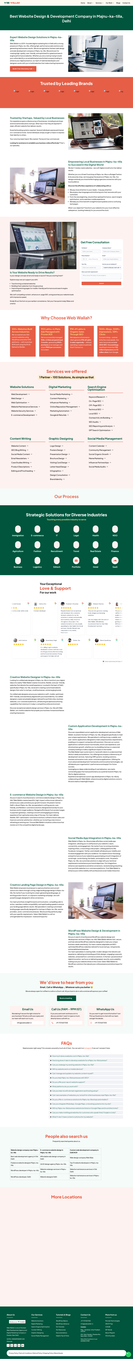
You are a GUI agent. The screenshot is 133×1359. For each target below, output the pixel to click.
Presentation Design (59, 454)
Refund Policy (37, 1353)
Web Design (16, 398)
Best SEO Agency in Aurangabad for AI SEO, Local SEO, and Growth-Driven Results (40, 1220)
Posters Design (56, 450)
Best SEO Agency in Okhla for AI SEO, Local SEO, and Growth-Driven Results (38, 1243)
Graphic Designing (61, 438)
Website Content (18, 446)
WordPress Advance (62, 1324)
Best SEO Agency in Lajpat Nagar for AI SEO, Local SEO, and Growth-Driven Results (40, 1254)
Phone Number (86, 255)
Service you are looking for (109, 264)
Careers (83, 1327)
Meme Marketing (96, 458)
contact (83, 1340)
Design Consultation (59, 475)
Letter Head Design (58, 467)
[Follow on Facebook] (8, 1345)
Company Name (106, 248)
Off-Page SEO (95, 405)
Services (99, 3)
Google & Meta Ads (58, 415)
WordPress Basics (62, 1321)
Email (104, 255)
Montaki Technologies (112, 1321)
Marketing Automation (59, 411)
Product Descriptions (20, 467)
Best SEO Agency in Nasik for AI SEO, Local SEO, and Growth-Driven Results (38, 1226)
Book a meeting (66, 998)
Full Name (84, 248)
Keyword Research (97, 397)
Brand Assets (58, 1353)
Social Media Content (20, 454)
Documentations (61, 1333)
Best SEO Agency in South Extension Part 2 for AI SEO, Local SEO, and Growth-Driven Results (43, 1287)
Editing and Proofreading (22, 471)
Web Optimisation (19, 402)
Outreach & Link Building (99, 418)
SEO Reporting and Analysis (101, 426)
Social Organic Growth (99, 454)
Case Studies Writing (20, 462)
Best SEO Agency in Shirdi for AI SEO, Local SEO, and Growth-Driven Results (38, 1231)
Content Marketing (58, 398)
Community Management (100, 450)
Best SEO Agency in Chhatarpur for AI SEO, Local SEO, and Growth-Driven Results (40, 1282)
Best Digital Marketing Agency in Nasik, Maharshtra (29, 1209)
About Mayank (110, 1333)
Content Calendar (96, 446)
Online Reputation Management (64, 407)
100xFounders (110, 1336)
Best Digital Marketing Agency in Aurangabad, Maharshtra (31, 1203)
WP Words (108, 1330)
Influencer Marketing (59, 402)
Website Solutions (22, 387)
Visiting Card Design (58, 462)
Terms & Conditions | (26, 1353)
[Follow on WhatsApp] (15, 1345)
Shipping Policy (48, 1353)
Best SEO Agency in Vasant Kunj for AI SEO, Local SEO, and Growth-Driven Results (40, 1265)
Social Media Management (105, 438)
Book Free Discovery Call (22, 69)
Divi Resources (61, 1330)
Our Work (109, 3)
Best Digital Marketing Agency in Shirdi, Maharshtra (29, 1215)
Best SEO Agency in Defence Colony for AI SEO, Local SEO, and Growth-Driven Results (41, 1271)
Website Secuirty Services (22, 411)
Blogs (118, 3)
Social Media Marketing (60, 394)
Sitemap (9, 1341)
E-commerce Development (23, 415)
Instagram (88, 1048)
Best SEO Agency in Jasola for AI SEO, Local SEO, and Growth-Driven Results (38, 1237)
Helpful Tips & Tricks (62, 1336)
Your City (84, 264)
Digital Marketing (60, 387)
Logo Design (55, 446)
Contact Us (126, 3)
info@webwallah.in (87, 1324)
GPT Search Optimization (99, 430)
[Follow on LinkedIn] (19, 1345)
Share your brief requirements (90, 271)
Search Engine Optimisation (97, 388)
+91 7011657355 (86, 1321)
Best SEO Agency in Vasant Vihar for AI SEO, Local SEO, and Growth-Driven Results (40, 1259)
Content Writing (20, 438)
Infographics (55, 471)
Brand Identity (56, 479)
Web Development (19, 394)
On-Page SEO (95, 401)
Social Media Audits (97, 467)
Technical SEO (95, 409)
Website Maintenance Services (24, 407)
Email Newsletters (19, 458)
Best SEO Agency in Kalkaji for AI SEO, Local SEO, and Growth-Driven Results (38, 1276)
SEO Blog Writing (18, 450)
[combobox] (85, 259)
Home (83, 3)
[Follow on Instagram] (11, 1345)
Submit (101, 283)
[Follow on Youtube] (22, 1345)
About (89, 3)
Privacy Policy (13, 1353)
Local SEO (93, 413)
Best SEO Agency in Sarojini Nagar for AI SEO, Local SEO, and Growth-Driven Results (41, 1299)
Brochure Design (57, 458)
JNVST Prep (109, 1324)
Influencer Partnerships (99, 462)
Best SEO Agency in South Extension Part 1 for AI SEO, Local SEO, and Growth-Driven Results (43, 1293)
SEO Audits (94, 422)
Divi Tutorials (60, 1327)
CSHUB (107, 1327)
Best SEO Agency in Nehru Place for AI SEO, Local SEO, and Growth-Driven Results (40, 1248)
